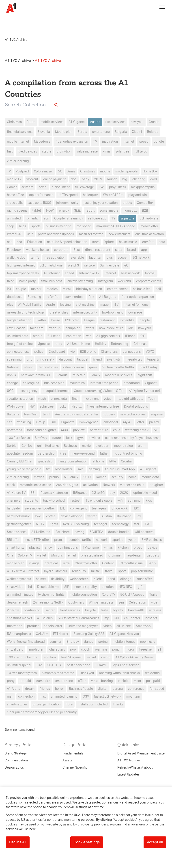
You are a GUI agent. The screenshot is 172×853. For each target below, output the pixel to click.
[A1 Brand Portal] (9, 8)
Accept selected (118, 509)
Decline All (17, 842)
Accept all (155, 842)
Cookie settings (87, 842)
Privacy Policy (44, 356)
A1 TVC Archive (18, 60)
